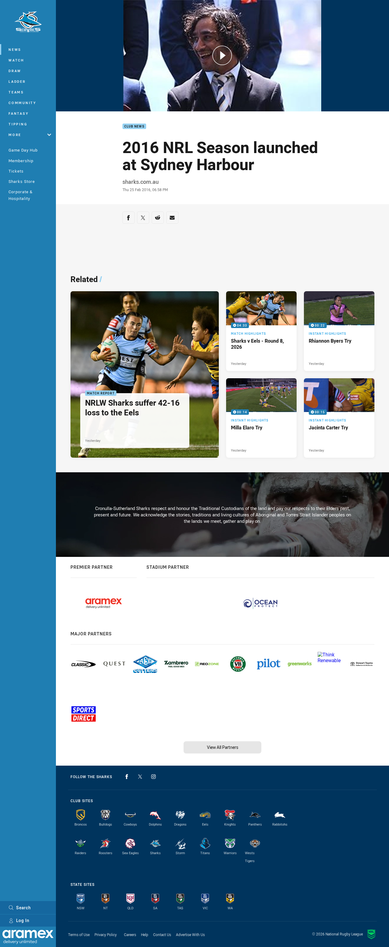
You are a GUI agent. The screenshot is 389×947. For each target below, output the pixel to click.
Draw (15, 70)
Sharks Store (22, 181)
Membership (21, 160)
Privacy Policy (106, 934)
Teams (16, 92)
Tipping (18, 124)
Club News (134, 126)
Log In (22, 920)
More (15, 134)
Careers (130, 934)
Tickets (16, 171)
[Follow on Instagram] (153, 776)
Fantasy (19, 113)
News (15, 49)
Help (144, 934)
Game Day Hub (23, 150)
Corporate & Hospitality (21, 195)
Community (22, 102)
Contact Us (162, 934)
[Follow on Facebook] (126, 776)
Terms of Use (79, 934)
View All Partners (222, 747)
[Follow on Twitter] (140, 776)
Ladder (17, 81)
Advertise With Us (190, 934)
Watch (16, 60)
